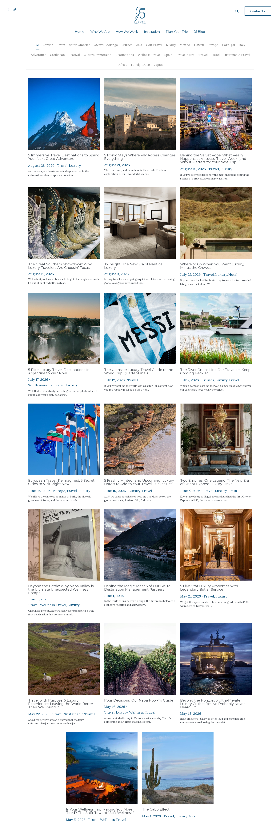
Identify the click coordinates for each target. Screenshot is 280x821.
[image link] (140, 15)
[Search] (236, 11)
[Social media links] (8, 9)
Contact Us (258, 11)
